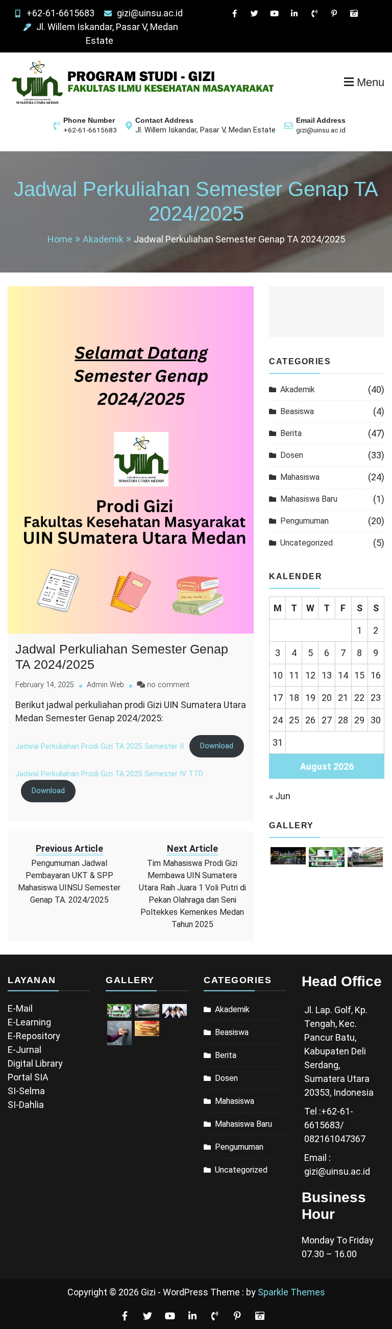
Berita (291, 433)
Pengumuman (304, 521)
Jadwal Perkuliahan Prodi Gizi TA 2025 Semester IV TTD (109, 774)
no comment (168, 685)
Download (216, 746)
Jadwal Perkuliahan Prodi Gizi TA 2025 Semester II (99, 746)
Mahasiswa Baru (308, 499)
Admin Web (105, 685)
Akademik (297, 389)
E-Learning (29, 1022)
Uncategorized (306, 543)
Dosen (291, 455)
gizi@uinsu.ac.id (150, 13)
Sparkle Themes (291, 1292)
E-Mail (20, 1008)
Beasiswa (297, 411)
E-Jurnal (24, 1049)
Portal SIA (28, 1077)
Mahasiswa (300, 477)
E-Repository (34, 1035)
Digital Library (35, 1063)
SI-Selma (26, 1091)
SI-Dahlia (26, 1104)
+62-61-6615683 (60, 13)
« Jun (279, 796)
